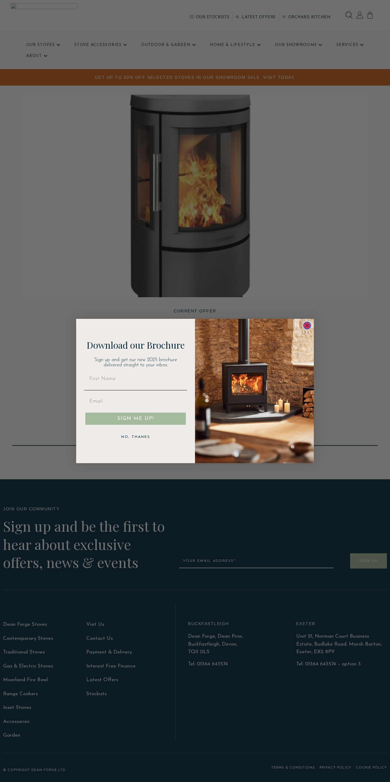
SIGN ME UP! (135, 418)
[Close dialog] (307, 325)
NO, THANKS (135, 437)
